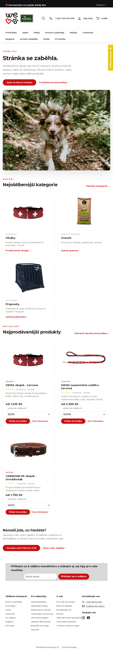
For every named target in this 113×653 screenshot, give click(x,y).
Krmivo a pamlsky (54, 32)
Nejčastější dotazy (39, 606)
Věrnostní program (40, 618)
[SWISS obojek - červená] (29, 358)
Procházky (11, 32)
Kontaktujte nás (64, 610)
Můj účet (35, 630)
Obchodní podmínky (66, 622)
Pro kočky (60, 39)
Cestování (88, 32)
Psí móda (10, 626)
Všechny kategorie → (98, 186)
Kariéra (60, 614)
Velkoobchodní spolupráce (69, 618)
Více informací (40, 421)
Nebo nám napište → (55, 548)
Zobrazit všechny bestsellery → (92, 333)
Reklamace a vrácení (41, 610)
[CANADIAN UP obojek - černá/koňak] (29, 449)
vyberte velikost (17, 408)
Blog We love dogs (40, 626)
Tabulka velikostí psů (40, 622)
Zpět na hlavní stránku (19, 82)
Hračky (73, 32)
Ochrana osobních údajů (68, 626)
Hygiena (10, 39)
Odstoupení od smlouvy (42, 614)
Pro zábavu (11, 618)
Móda (46, 39)
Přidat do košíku (18, 421)
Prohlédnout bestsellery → (54, 82)
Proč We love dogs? (66, 602)
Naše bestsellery (39, 602)
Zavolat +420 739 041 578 (21, 548)
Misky (37, 32)
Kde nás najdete (64, 606)
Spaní (25, 32)
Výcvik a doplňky (29, 39)
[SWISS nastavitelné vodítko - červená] (84, 358)
